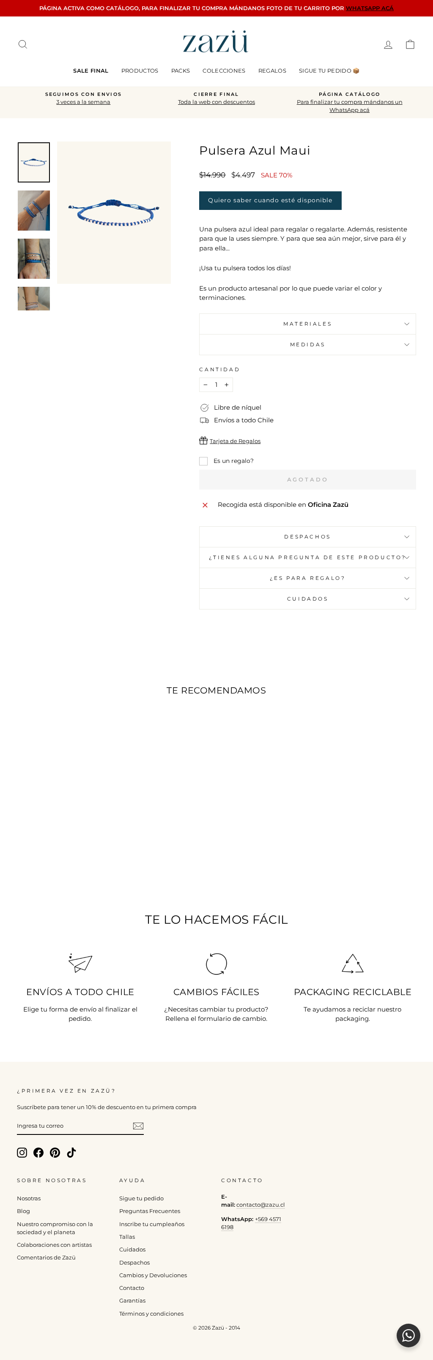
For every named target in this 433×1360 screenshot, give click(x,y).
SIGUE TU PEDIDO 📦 (329, 70)
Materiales (307, 324)
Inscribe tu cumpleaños (151, 1224)
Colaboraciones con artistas (54, 1245)
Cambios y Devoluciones (153, 1275)
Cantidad (219, 369)
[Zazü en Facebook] (38, 1153)
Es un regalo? (233, 461)
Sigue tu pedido (141, 1198)
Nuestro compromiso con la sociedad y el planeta (55, 1228)
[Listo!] (138, 1126)
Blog (23, 1211)
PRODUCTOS (140, 70)
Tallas (127, 1237)
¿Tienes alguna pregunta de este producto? (307, 557)
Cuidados (308, 599)
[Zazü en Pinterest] (55, 1153)
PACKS (180, 70)
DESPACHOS (307, 536)
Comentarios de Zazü (46, 1257)
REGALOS (272, 70)
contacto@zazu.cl (260, 1205)
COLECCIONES (224, 70)
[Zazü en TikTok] (71, 1153)
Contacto (131, 1288)
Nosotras (29, 1198)
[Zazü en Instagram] (22, 1153)
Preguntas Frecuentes (149, 1211)
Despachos (134, 1262)
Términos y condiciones (151, 1314)
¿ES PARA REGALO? (308, 578)
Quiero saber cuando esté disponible (270, 200)
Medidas (308, 344)
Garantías (132, 1300)
